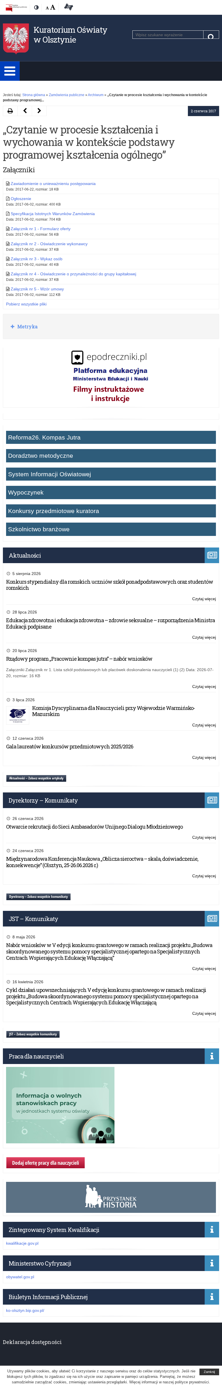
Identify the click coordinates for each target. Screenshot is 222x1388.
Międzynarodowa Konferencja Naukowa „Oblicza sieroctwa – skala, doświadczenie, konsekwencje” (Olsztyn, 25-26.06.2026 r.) (102, 862)
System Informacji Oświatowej (49, 474)
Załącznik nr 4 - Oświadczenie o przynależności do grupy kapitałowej (73, 274)
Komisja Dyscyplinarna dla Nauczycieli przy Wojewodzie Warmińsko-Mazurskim (113, 711)
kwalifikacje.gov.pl (22, 1243)
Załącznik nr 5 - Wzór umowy (37, 289)
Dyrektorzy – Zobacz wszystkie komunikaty (38, 896)
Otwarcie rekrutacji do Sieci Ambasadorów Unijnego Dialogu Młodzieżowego (94, 826)
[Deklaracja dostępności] (68, 8)
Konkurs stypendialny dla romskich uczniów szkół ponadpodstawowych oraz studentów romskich (109, 585)
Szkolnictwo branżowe (39, 529)
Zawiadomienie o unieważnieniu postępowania (53, 183)
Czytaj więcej (204, 599)
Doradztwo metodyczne (40, 455)
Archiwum (95, 95)
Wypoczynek (26, 492)
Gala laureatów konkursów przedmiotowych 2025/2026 (69, 746)
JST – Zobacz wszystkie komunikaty (33, 1034)
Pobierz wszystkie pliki (26, 304)
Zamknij (209, 1372)
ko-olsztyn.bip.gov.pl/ (25, 1310)
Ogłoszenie (21, 198)
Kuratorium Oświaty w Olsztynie (70, 34)
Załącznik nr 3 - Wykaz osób (36, 259)
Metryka (27, 326)
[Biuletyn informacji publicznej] (16, 8)
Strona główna (33, 95)
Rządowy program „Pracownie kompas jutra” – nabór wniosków (79, 658)
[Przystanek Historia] (111, 1209)
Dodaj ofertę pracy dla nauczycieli (45, 1162)
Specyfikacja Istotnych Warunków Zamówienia (53, 213)
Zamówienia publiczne (66, 95)
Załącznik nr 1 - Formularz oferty (41, 228)
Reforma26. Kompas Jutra (44, 437)
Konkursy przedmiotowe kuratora (53, 511)
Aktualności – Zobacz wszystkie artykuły (36, 778)
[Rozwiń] (10, 71)
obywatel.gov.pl (20, 1277)
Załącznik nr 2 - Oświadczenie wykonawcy (49, 243)
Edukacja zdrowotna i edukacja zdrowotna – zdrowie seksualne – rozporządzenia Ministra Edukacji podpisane (110, 623)
